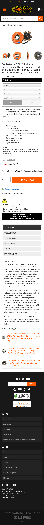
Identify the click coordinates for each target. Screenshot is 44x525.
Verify (12, 102)
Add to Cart (29, 180)
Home (3, 25)
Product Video (10, 233)
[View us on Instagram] (24, 390)
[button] (22, 18)
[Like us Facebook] (15, 390)
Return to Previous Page (14, 25)
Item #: (4, 77)
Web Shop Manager (25, 514)
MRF (22, 521)
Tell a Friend (20, 193)
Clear (32, 102)
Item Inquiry (8, 193)
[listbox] (22, 85)
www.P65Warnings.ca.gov (22, 216)
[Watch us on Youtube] (20, 390)
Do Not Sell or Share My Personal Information (19, 440)
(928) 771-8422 (7, 489)
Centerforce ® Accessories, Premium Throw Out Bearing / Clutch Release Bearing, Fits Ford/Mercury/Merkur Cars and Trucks (23, 350)
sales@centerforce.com (10, 494)
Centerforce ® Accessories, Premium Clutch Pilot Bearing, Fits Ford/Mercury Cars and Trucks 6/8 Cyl (24, 363)
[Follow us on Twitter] (29, 390)
